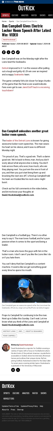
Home (4, 21)
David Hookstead (9, 40)
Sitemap (20, 410)
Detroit (5, 68)
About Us (5, 410)
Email (13, 52)
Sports (5, 15)
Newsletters (8, 398)
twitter (18, 370)
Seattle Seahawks (34, 331)
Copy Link (18, 52)
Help (41, 406)
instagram (13, 370)
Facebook (4, 52)
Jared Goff (27, 87)
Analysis (24, 15)
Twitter (8, 52)
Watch (34, 15)
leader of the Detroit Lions (18, 140)
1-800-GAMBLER (26, 421)
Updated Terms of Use (10, 406)
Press (13, 410)
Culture (15, 15)
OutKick (26, 7)
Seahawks (19, 74)
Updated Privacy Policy (29, 406)
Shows (42, 15)
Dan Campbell (10, 336)
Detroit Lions (9, 331)
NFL (21, 331)
